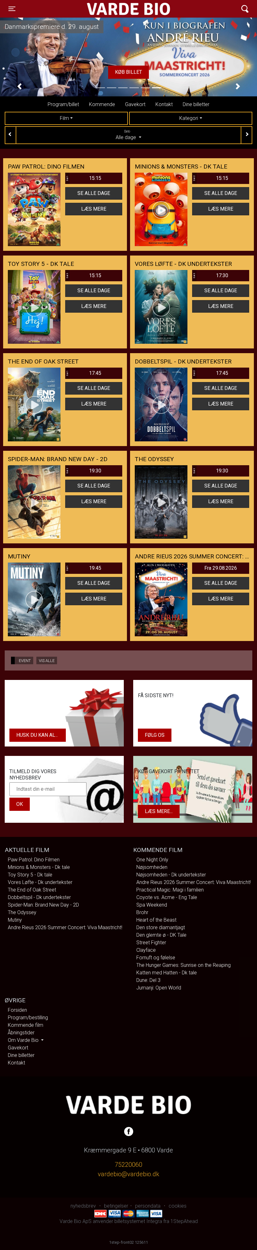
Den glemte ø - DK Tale (161, 935)
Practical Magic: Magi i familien (170, 890)
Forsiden (17, 1010)
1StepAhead (184, 1221)
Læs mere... (159, 811)
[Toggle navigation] (245, 9)
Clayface (146, 950)
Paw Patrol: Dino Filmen (34, 860)
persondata (147, 1206)
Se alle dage (93, 193)
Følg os (155, 735)
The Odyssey (22, 912)
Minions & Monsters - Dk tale (39, 867)
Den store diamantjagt (160, 927)
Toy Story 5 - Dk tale (30, 875)
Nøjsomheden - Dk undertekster (171, 875)
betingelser (116, 1206)
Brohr (142, 912)
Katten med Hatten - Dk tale (166, 973)
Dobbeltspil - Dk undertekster (39, 897)
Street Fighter (151, 943)
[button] (19, 86)
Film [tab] (64, 118)
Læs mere (93, 209)
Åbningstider (21, 1033)
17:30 (210, 275)
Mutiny (15, 920)
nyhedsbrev (83, 1206)
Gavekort (135, 104)
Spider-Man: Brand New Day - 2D (43, 905)
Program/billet (63, 104)
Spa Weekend (151, 905)
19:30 (83, 471)
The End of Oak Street (32, 890)
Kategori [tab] (188, 118)
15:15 (83, 178)
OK (19, 804)
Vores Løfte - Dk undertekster (40, 882)
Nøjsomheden (151, 867)
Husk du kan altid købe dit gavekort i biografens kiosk (41, 735)
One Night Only (152, 860)
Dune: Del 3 (148, 980)
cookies (177, 1206)
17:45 (83, 373)
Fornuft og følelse (155, 958)
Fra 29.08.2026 (220, 568)
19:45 (83, 568)
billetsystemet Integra (138, 1221)
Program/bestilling (28, 1018)
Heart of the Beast (156, 920)
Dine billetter (196, 104)
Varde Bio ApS (104, 9)
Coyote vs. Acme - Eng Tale (166, 897)
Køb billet (186, 72)
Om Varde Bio (24, 1040)
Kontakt (164, 104)
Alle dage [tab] (126, 135)
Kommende (102, 104)
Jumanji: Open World (158, 988)
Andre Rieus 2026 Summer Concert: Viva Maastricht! (65, 927)
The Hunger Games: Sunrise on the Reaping (183, 965)
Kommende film (25, 1025)
